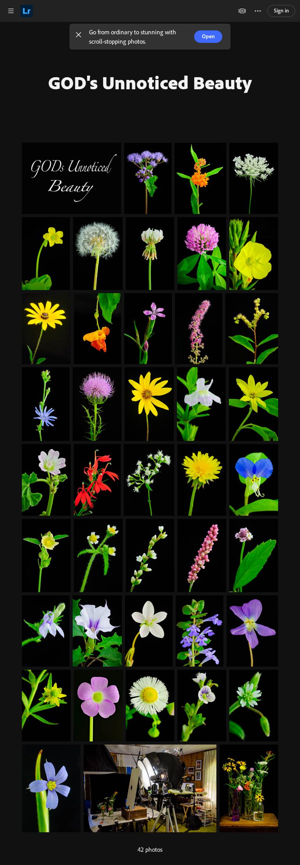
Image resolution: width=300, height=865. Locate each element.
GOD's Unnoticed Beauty (150, 82)
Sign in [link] (281, 10)
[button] (78, 36)
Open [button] (208, 36)
